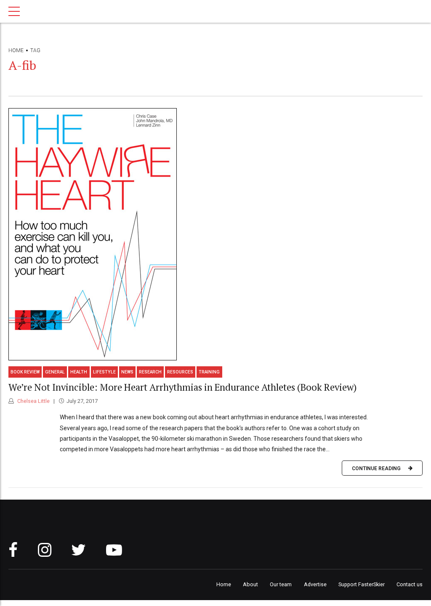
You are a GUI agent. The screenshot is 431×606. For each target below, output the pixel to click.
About (250, 584)
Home (16, 50)
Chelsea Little (33, 401)
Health (78, 372)
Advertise (315, 584)
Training (209, 372)
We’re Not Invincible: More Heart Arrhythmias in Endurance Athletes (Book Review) (182, 387)
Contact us (409, 584)
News (127, 372)
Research (150, 372)
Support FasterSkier (361, 584)
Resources (180, 372)
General (55, 372)
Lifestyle (104, 372)
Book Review (25, 372)
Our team (281, 584)
